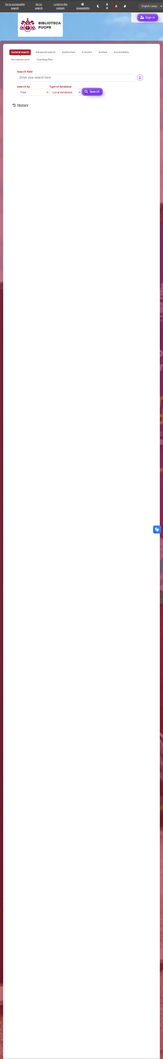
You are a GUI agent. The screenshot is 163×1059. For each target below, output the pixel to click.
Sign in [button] (150, 17)
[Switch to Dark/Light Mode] (98, 6)
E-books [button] (87, 52)
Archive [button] (103, 52)
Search (94, 92)
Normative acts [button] (20, 59)
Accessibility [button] (121, 52)
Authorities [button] (68, 52)
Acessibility (82, 8)
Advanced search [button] (45, 52)
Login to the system (60, 6)
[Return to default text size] (116, 6)
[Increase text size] (107, 6)
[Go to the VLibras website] (124, 6)
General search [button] (20, 52)
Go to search (39, 6)
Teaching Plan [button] (44, 59)
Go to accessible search (15, 6)
